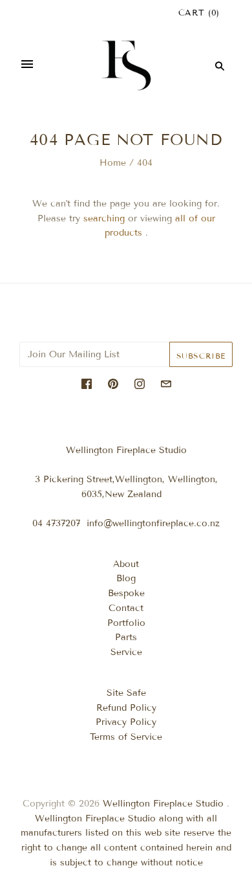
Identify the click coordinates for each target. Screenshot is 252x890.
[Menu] (27, 65)
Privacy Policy (126, 722)
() (199, 13)
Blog (126, 578)
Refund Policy (126, 707)
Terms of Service (126, 736)
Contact (126, 608)
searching (104, 218)
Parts (126, 637)
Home (113, 162)
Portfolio (126, 623)
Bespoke (126, 593)
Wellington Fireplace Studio (163, 803)
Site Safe (126, 692)
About (126, 564)
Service (126, 652)
